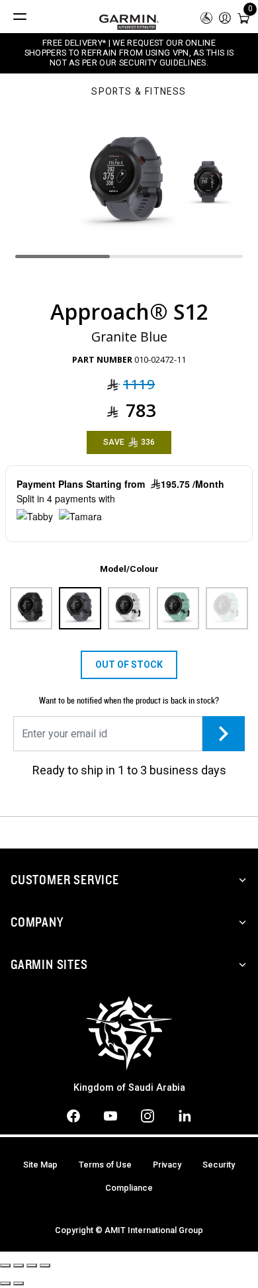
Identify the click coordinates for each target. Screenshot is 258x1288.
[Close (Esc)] (5, 1265)
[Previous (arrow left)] (5, 1283)
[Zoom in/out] (45, 1265)
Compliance (129, 1188)
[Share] (18, 1265)
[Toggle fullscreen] (31, 1265)
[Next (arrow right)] (18, 1283)
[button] (225, 17)
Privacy (167, 1165)
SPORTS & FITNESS (138, 92)
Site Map (40, 1165)
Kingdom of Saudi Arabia (129, 1087)
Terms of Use (105, 1165)
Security (218, 1165)
